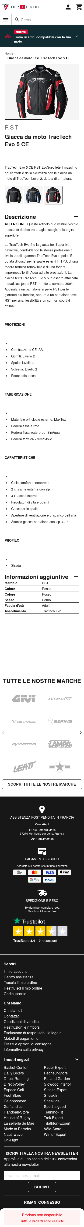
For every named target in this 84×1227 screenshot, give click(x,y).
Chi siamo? (13, 1010)
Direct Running (16, 1078)
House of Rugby (17, 1117)
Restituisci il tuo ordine (42, 911)
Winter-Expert (55, 1134)
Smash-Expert (55, 1089)
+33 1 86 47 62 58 (42, 839)
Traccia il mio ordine (20, 982)
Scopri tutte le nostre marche (42, 784)
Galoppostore (15, 1101)
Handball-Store (16, 1112)
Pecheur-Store (56, 1073)
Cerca (26, 19)
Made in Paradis (17, 1128)
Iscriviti (42, 1187)
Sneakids (52, 1101)
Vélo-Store (52, 1128)
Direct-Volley (14, 1084)
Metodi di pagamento (21, 1038)
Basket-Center (16, 1067)
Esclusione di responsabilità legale (33, 1032)
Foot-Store (12, 1095)
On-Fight (11, 1140)
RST (12, 127)
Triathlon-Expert (57, 1123)
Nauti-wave (13, 1134)
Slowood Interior (57, 1084)
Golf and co (13, 1106)
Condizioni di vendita (21, 1021)
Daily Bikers (14, 1073)
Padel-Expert (55, 1067)
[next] (80, 733)
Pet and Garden (57, 1078)
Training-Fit (53, 1112)
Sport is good (55, 1106)
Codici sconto (15, 993)
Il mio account (15, 971)
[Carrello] (79, 7)
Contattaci (42, 824)
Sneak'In (51, 1095)
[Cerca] (17, 19)
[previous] (3, 733)
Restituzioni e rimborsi (22, 1027)
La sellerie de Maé (19, 1123)
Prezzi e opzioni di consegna (28, 1044)
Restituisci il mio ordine (23, 988)
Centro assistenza (19, 977)
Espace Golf (14, 1089)
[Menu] (5, 19)
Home (9, 53)
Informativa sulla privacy (24, 1049)
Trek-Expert (53, 1117)
